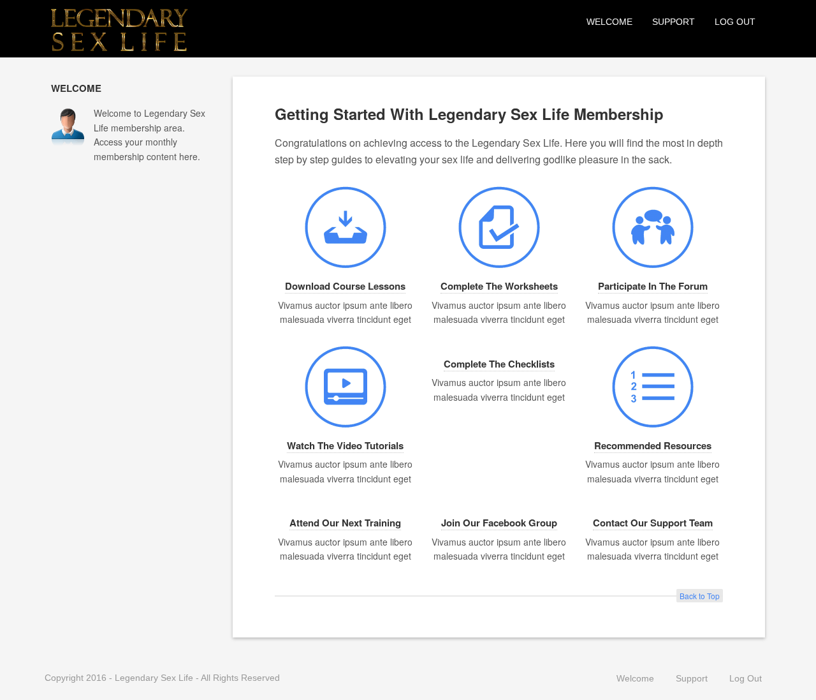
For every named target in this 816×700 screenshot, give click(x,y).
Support (673, 22)
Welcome (609, 22)
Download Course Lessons (345, 286)
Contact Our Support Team (653, 523)
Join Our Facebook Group (499, 523)
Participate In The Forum (653, 286)
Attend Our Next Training (345, 523)
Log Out (735, 22)
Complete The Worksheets (499, 286)
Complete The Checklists (499, 364)
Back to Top (700, 595)
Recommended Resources (652, 445)
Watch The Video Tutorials (345, 445)
